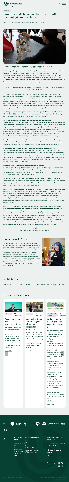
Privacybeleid (18, 477)
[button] (62, 4)
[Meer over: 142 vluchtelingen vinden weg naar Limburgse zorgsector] (34, 307)
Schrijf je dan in (51, 455)
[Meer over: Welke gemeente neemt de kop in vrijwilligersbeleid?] (55, 307)
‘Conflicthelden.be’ (32, 103)
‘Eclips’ (32, 101)
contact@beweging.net (21, 451)
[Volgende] (62, 353)
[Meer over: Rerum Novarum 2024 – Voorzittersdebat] (13, 307)
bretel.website (53, 477)
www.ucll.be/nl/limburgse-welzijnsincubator (34, 230)
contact (55, 443)
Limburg (6, 10)
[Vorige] (6, 353)
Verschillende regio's (52, 314)
